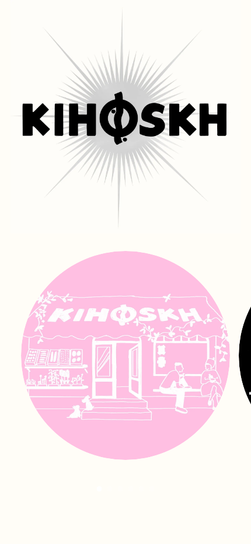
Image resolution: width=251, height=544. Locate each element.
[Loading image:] (125, 457)
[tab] (99, 488)
